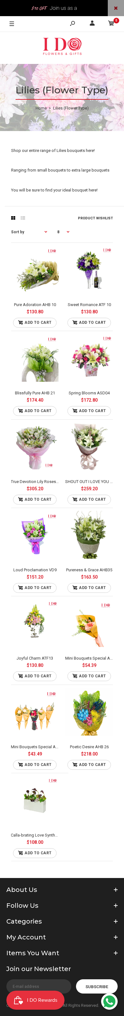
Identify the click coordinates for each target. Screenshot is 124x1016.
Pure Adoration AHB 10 (35, 304)
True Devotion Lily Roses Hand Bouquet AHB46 (54, 481)
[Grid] (13, 218)
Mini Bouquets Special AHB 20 (38, 746)
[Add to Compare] (34, 271)
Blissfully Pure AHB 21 (35, 393)
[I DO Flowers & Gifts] (62, 48)
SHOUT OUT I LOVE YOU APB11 (93, 481)
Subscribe (97, 986)
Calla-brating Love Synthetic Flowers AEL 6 (50, 835)
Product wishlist (95, 218)
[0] (111, 24)
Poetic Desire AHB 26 (89, 746)
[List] (23, 218)
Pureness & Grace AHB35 (89, 570)
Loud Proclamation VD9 (35, 570)
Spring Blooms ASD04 (89, 393)
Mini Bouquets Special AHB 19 (93, 658)
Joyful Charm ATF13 (35, 658)
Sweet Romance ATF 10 (89, 304)
